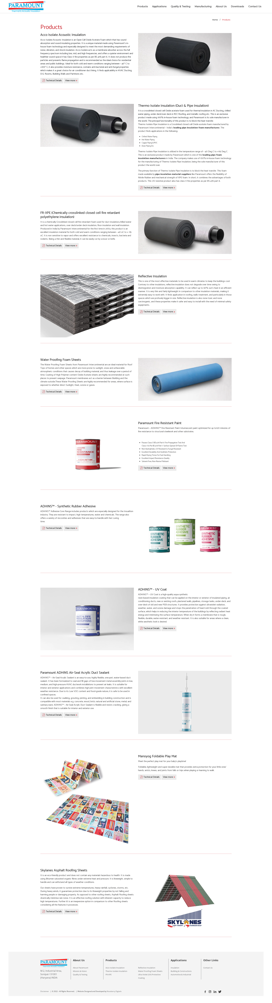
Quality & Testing (180, 6)
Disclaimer (44, 991)
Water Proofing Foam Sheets (150, 971)
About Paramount (80, 967)
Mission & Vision (80, 971)
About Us (221, 6)
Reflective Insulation (146, 967)
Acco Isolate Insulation (115, 967)
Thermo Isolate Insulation (116, 971)
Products (142, 6)
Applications (159, 6)
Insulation (175, 967)
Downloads (237, 6)
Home (215, 20)
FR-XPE (108, 974)
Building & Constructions (181, 971)
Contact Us (254, 6)
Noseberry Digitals (114, 991)
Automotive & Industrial (181, 974)
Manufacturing (203, 6)
